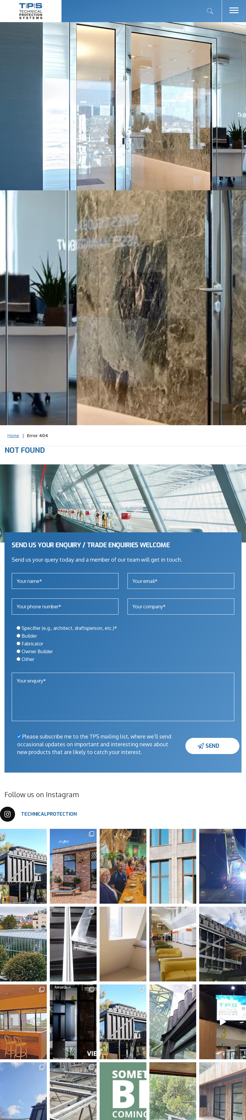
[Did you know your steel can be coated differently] (95, 944)
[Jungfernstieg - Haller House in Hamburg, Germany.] (194, 866)
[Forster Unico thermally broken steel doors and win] (95, 866)
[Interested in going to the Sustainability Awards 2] (95, 1021)
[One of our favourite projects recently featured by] (45, 866)
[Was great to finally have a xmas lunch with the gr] (145, 866)
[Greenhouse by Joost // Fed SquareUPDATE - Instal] (194, 1021)
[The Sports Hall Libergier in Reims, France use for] (45, 944)
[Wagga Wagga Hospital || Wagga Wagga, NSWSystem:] (194, 944)
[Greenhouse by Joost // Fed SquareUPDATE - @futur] (145, 1021)
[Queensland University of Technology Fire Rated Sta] (45, 1021)
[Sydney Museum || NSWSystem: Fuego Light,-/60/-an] (145, 944)
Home (13, 435)
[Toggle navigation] (234, 11)
